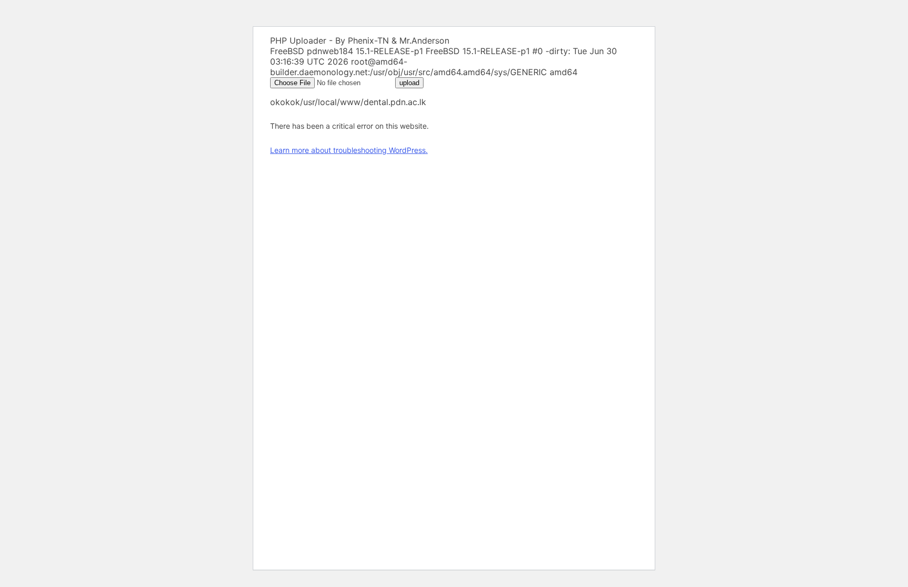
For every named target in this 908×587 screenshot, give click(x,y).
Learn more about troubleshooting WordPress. (349, 150)
